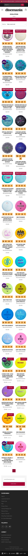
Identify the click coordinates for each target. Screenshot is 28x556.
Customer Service (5, 498)
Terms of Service (5, 513)
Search (3, 496)
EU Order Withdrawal (6, 518)
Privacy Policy (4, 506)
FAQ (2, 503)
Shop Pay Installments (6, 516)
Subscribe (13, 483)
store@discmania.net (6, 535)
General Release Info (6, 508)
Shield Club (4, 501)
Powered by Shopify (19, 548)
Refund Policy (4, 511)
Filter (14, 19)
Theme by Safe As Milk (9, 548)
